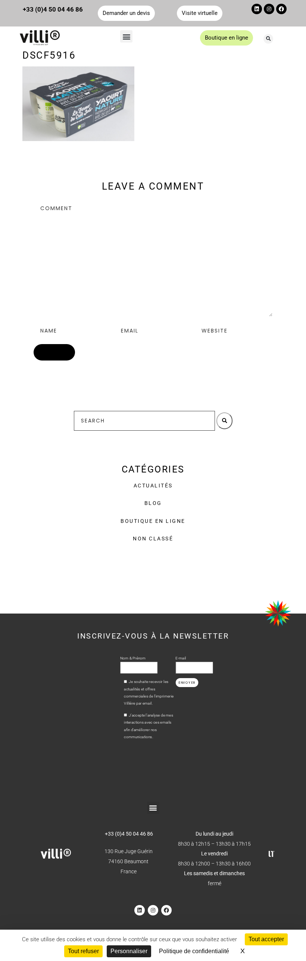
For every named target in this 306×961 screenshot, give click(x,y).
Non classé (153, 539)
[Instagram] (269, 9)
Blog (153, 503)
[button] (126, 36)
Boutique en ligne (153, 521)
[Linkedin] (257, 9)
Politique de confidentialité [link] (194, 951)
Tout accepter (266, 939)
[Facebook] (281, 9)
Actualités (153, 486)
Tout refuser (83, 951)
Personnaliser (128, 951)
